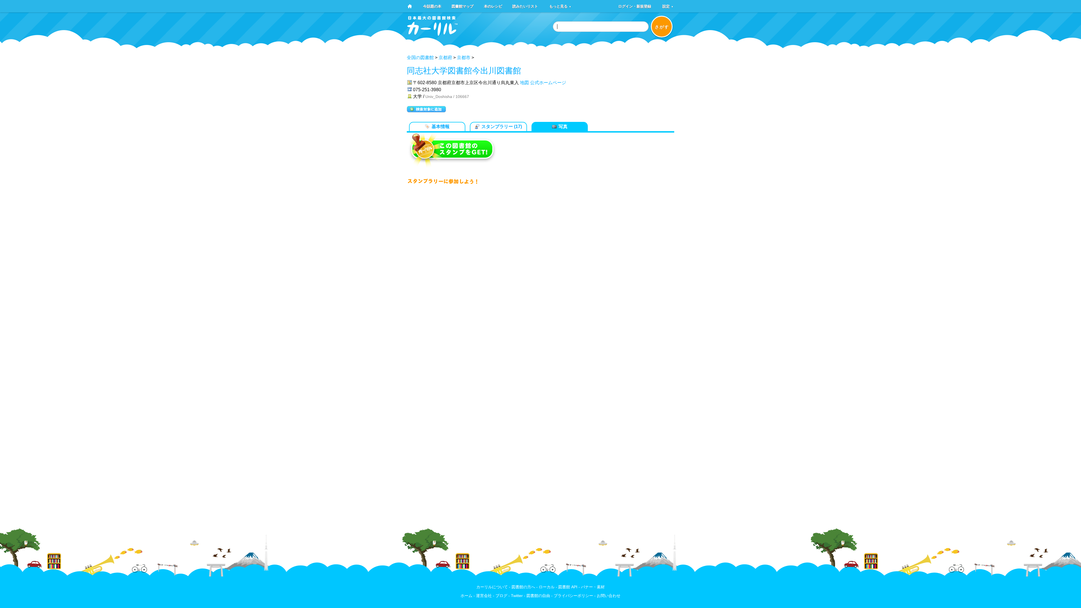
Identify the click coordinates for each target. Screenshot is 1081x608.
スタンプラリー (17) (501, 126)
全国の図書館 (420, 57)
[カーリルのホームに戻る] (432, 34)
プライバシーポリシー (573, 596)
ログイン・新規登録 (634, 6)
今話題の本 (432, 6)
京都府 (445, 57)
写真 (563, 126)
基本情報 (441, 126)
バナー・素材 (593, 587)
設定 (667, 6)
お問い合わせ (608, 596)
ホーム (466, 596)
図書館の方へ (523, 587)
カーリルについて (492, 587)
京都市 (463, 57)
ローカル (547, 587)
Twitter (517, 596)
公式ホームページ (548, 82)
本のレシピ (493, 6)
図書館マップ (463, 6)
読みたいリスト (525, 6)
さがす (662, 26)
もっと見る (560, 6)
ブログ (501, 596)
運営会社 (484, 596)
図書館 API (567, 587)
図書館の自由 (538, 596)
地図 (524, 82)
